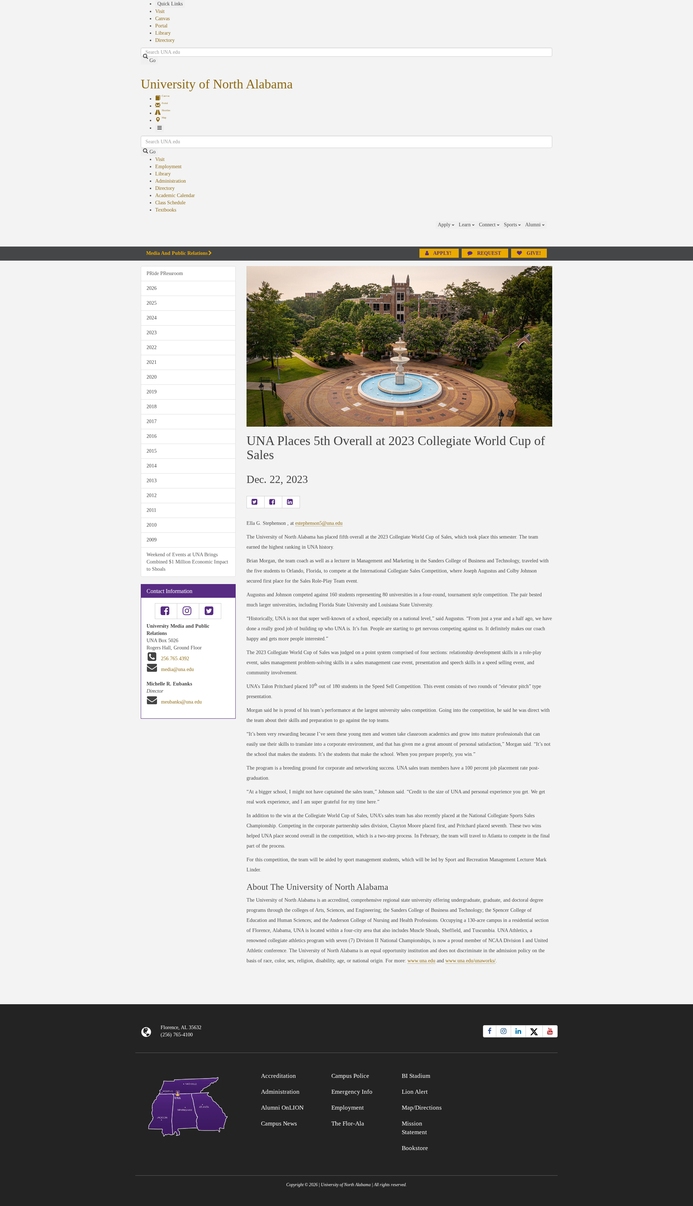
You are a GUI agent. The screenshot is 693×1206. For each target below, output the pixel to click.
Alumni (533, 224)
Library (163, 33)
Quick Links (170, 3)
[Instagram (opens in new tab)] (503, 1031)
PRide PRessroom (165, 273)
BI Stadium (416, 1075)
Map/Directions (422, 1107)
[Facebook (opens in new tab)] (489, 1031)
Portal (161, 26)
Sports (511, 224)
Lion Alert (415, 1091)
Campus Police (350, 1075)
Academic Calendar (175, 195)
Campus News (279, 1123)
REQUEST (489, 253)
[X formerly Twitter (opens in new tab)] (534, 1031)
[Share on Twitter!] (256, 502)
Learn (465, 224)
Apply (445, 224)
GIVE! (533, 253)
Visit (160, 11)
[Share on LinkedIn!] (291, 502)
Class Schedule (170, 202)
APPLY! (442, 253)
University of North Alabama (217, 84)
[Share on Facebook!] (273, 502)
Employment (168, 166)
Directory (165, 40)
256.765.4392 (175, 658)
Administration (170, 181)
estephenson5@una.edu (319, 523)
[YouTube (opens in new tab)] (550, 1031)
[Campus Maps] (188, 1105)
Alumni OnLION (282, 1107)
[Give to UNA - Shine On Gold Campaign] (505, 1075)
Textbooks (165, 210)
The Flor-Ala (347, 1123)
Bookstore (415, 1148)
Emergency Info (351, 1091)
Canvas (162, 18)
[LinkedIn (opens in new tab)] (518, 1031)
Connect (488, 224)
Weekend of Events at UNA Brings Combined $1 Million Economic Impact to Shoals (187, 562)
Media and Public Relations (177, 253)
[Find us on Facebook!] (166, 611)
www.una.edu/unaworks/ (470, 960)
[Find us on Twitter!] (210, 611)
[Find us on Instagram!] (188, 611)
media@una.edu (177, 669)
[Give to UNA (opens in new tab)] (552, 233)
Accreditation (278, 1075)
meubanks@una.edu (181, 702)
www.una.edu (421, 960)
